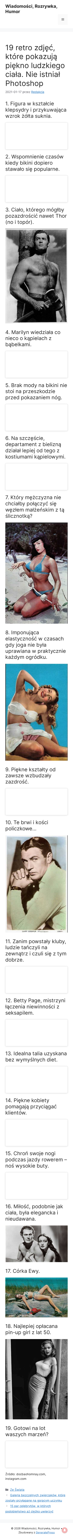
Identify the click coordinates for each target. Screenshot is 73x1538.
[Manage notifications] (65, 1530)
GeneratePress (45, 1532)
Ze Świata (17, 1489)
